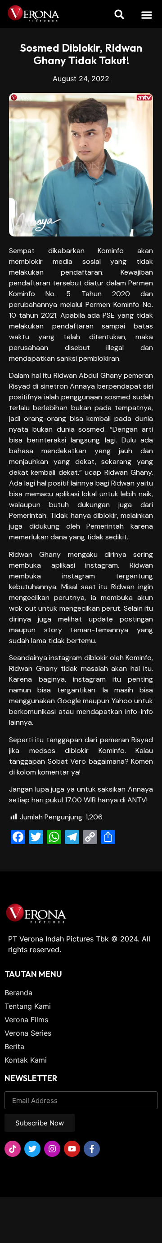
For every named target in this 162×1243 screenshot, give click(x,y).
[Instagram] (52, 1149)
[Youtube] (72, 1149)
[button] (147, 14)
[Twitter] (32, 1149)
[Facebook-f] (92, 1149)
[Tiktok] (12, 1149)
